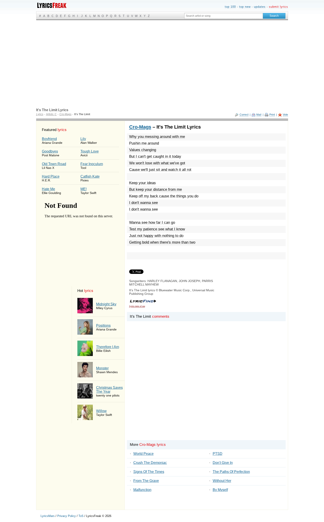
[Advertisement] (162, 53)
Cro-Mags (140, 127)
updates (260, 6)
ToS (81, 516)
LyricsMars (48, 516)
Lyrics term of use (137, 306)
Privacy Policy (66, 516)
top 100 (230, 6)
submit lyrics (278, 6)
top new (245, 6)
